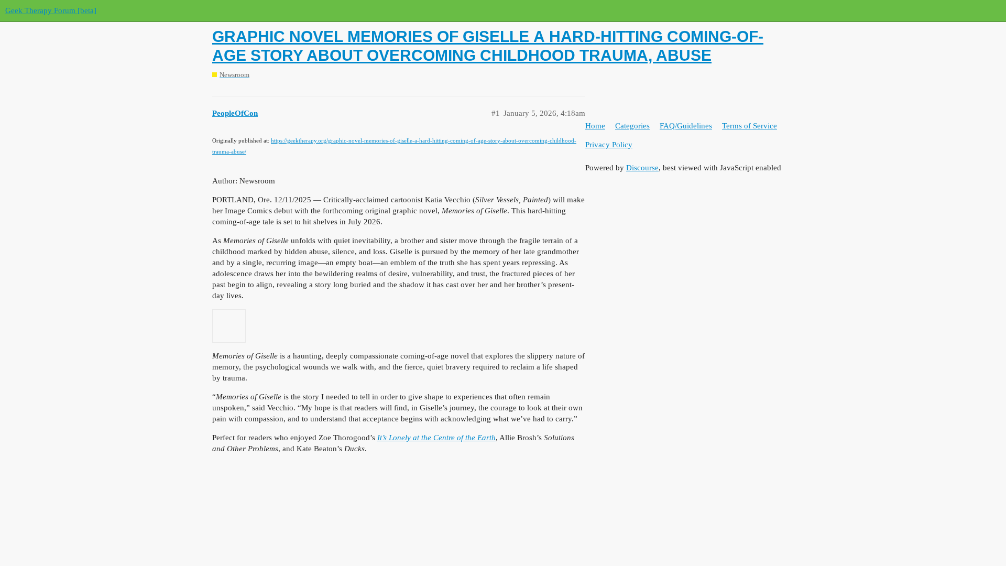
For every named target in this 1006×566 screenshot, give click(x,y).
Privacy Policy (608, 144)
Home (595, 126)
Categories (632, 126)
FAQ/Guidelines (686, 126)
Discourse (642, 168)
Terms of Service (749, 126)
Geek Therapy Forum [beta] (50, 10)
